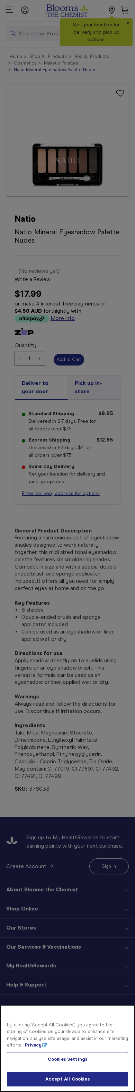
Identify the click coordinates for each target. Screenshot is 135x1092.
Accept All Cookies (67, 1079)
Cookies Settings (67, 1059)
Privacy (33, 1045)
